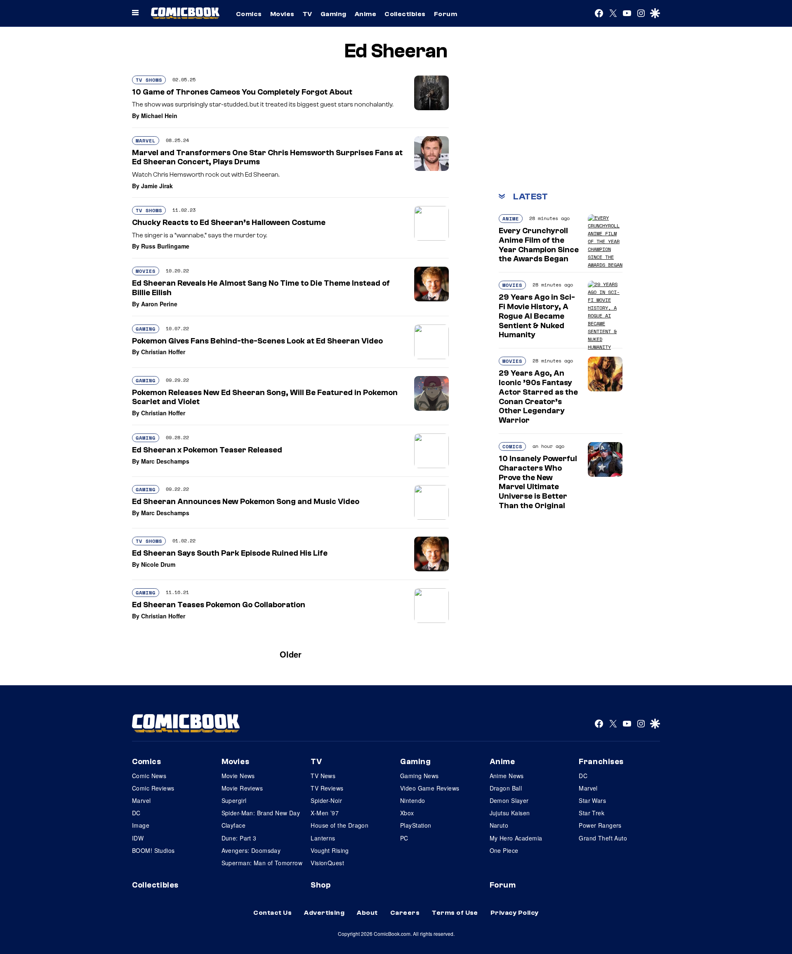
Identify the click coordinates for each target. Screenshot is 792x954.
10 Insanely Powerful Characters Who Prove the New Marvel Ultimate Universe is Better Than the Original (538, 482)
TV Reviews (327, 788)
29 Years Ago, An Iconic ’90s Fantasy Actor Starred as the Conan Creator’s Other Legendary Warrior (538, 397)
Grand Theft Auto (603, 838)
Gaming (333, 14)
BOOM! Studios (153, 850)
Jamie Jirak (157, 186)
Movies (282, 14)
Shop (320, 885)
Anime (365, 14)
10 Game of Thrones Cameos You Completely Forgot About (242, 92)
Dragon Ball (506, 788)
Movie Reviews (242, 788)
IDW (138, 838)
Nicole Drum (158, 564)
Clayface (233, 825)
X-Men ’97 (325, 813)
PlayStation (415, 825)
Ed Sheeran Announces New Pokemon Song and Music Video (245, 501)
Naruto (499, 825)
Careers (405, 912)
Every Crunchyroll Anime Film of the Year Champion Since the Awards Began (539, 244)
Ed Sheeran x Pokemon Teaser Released (207, 450)
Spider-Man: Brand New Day (261, 813)
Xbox (407, 813)
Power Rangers (600, 825)
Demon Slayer (509, 800)
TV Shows (149, 79)
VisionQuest (327, 863)
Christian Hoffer (163, 352)
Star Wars (592, 800)
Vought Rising (330, 850)
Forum (445, 14)
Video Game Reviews (430, 788)
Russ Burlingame (165, 246)
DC (136, 813)
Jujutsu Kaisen (510, 813)
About (367, 912)
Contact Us (272, 912)
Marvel (146, 140)
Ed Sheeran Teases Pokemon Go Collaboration (218, 604)
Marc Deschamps (165, 461)
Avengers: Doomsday (251, 850)
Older (291, 654)
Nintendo (412, 800)
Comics (249, 14)
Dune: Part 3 (239, 838)
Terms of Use (455, 912)
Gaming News (419, 776)
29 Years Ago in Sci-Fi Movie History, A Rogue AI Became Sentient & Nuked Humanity (537, 316)
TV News (323, 776)
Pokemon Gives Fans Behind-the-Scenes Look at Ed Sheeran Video (257, 341)
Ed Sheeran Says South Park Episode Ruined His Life (230, 553)
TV (307, 14)
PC (404, 838)
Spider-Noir (326, 800)
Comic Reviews (153, 788)
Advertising (324, 912)
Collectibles (405, 14)
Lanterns (323, 838)
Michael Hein (159, 115)
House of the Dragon (339, 825)
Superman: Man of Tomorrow (262, 863)
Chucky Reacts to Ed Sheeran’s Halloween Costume (228, 222)
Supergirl (234, 800)
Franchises (601, 761)
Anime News (507, 776)
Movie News (238, 776)
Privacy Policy (514, 912)
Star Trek (591, 813)
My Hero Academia (516, 838)
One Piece (504, 850)
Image (140, 825)
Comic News (149, 776)
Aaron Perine (159, 304)
